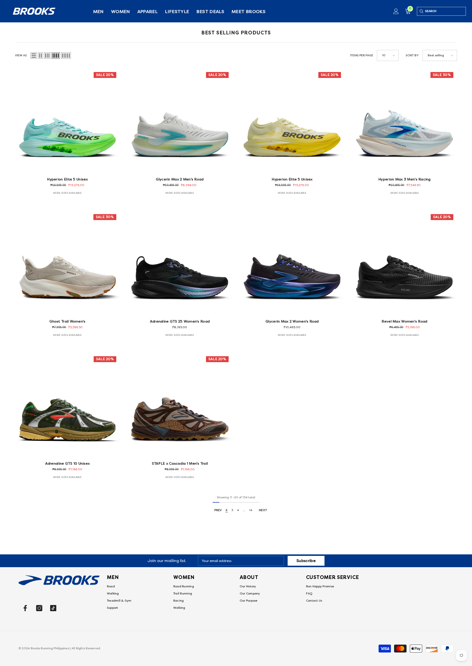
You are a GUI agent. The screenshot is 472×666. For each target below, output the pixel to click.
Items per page (361, 55)
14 (250, 510)
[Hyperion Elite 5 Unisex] (67, 120)
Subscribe (306, 560)
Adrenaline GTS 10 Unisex (67, 463)
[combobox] (445, 11)
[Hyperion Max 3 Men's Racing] (404, 120)
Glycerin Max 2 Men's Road (180, 179)
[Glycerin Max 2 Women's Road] (292, 262)
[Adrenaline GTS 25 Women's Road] (179, 262)
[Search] (421, 11)
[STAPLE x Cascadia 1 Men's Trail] (179, 405)
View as (21, 55)
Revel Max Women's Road (404, 321)
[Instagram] (39, 608)
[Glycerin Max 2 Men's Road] (179, 120)
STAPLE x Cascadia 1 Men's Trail (180, 463)
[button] (33, 55)
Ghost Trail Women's (67, 321)
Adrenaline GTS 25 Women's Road (180, 321)
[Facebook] (25, 608)
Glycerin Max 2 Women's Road (292, 321)
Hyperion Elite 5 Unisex (67, 179)
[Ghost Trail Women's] (67, 262)
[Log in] (396, 11)
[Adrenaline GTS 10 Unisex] (67, 405)
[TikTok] (53, 608)
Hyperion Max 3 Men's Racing (404, 179)
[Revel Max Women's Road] (404, 262)
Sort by (412, 55)
